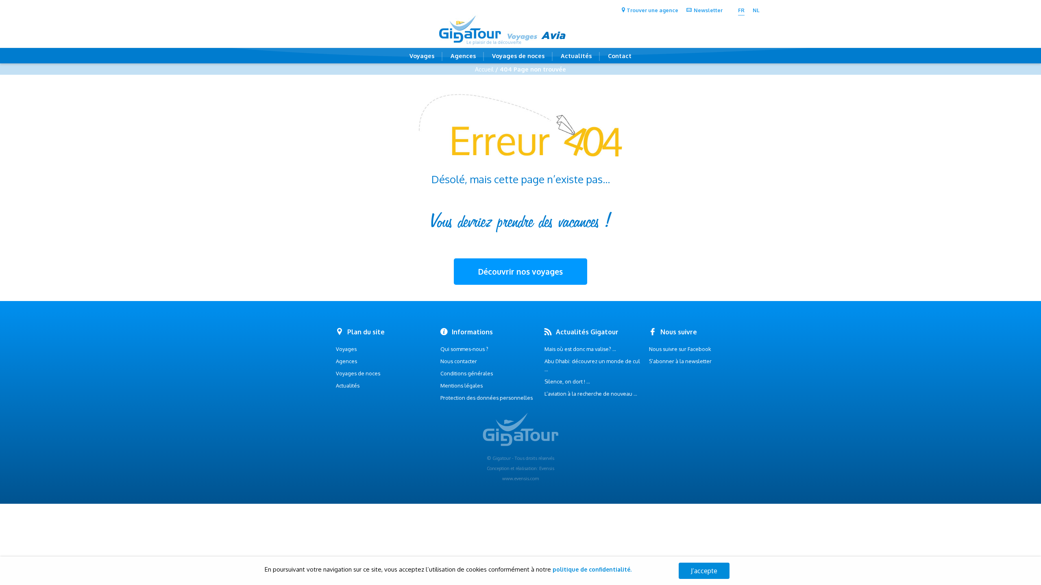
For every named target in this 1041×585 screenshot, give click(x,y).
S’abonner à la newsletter (680, 361)
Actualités (576, 55)
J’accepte (704, 571)
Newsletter (708, 10)
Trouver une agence (652, 10)
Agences (463, 55)
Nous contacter (458, 361)
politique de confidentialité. (592, 569)
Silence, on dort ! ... (567, 381)
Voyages (421, 55)
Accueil (484, 69)
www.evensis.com (520, 478)
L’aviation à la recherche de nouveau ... (590, 393)
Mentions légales (461, 385)
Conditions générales (466, 373)
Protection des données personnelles (486, 397)
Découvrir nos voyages (520, 271)
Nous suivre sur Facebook (680, 349)
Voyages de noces (518, 55)
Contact (620, 55)
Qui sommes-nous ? (464, 349)
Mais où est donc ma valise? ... (580, 349)
